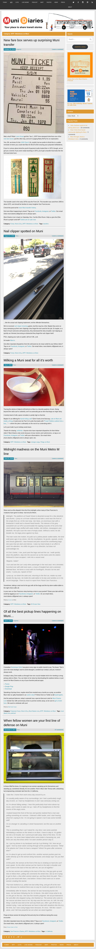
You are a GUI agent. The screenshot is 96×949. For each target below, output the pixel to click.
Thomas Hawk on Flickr (12, 927)
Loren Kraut (20, 136)
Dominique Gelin (16, 667)
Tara (17, 236)
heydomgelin (58, 695)
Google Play (9, 686)
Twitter (53, 211)
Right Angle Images (12, 706)
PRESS (63, 2)
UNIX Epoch (25, 142)
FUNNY (5, 2)
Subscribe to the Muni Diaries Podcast (77, 79)
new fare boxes (9, 139)
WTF (11, 2)
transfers (46, 224)
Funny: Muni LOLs (16, 224)
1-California (48, 931)
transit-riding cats (26, 419)
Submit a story (80, 47)
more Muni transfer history (27, 207)
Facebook (38, 211)
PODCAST (34, 2)
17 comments (59, 729)
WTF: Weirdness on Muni (30, 224)
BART (42, 2)
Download (8, 689)
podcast (13, 713)
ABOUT (70, 7)
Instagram (45, 211)
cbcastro (10, 599)
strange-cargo (35, 442)
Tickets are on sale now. (28, 219)
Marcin (12, 340)
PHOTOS (49, 2)
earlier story (30, 695)
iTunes (7, 684)
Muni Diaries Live (34, 711)
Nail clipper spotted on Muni (23, 231)
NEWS (56, 2)
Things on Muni (45, 442)
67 (18, 937)
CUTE (17, 2)
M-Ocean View (35, 604)
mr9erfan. (20, 430)
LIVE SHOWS (25, 2)
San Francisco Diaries (17, 931)
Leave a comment (57, 49)
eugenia (18, 49)
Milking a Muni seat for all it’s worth (28, 360)
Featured (13, 711)
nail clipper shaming (21, 326)
